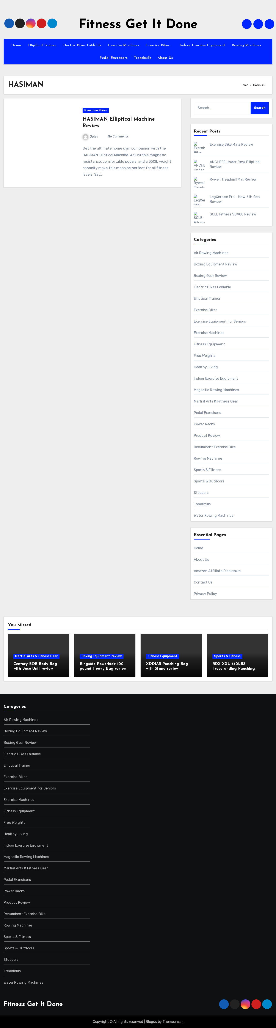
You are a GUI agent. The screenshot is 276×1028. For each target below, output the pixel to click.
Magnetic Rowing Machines (216, 390)
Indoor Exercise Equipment (202, 45)
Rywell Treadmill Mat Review (233, 179)
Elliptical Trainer (42, 45)
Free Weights (204, 356)
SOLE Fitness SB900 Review (233, 214)
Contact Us (203, 582)
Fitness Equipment (209, 344)
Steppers (201, 493)
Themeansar (173, 1022)
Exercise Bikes (158, 45)
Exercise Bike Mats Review (231, 144)
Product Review (207, 436)
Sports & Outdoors (209, 481)
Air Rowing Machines (211, 253)
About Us (166, 58)
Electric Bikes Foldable (82, 45)
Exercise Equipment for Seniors (220, 321)
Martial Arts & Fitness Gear (216, 401)
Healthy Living (206, 367)
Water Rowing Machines (213, 515)
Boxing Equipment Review (215, 264)
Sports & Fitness (207, 470)
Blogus (151, 1022)
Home (16, 45)
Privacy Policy (205, 594)
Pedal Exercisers (113, 58)
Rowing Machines (247, 45)
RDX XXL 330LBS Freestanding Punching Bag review (233, 668)
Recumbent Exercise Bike (215, 447)
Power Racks (204, 424)
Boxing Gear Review (210, 276)
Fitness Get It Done (138, 25)
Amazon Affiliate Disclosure (217, 571)
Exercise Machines (123, 45)
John (94, 137)
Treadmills (142, 58)
